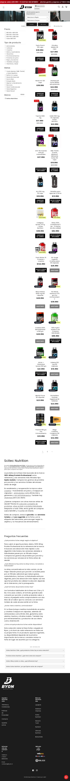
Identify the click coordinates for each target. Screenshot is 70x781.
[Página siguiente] (52, 452)
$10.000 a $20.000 (12, 32)
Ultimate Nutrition (38, 732)
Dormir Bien (10, 79)
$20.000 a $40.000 (12, 34)
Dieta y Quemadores (13, 52)
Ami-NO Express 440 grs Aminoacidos (41, 152)
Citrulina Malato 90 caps (54, 47)
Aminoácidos (10, 46)
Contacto (5, 719)
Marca (7, 95)
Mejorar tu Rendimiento (14, 83)
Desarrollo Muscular (12, 77)
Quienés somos (4, 724)
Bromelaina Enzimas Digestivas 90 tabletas (54, 398)
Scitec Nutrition (12, 98)
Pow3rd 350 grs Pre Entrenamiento (41, 431)
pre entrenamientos (23, 495)
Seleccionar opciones (41, 170)
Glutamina (9, 54)
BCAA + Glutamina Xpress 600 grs (41, 364)
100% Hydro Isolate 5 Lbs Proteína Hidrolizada (55, 330)
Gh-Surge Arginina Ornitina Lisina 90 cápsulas (55, 260)
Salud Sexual (10, 91)
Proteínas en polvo (12, 58)
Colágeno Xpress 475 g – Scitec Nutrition (40, 225)
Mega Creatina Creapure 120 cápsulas (54, 432)
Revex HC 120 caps (40, 81)
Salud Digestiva (11, 89)
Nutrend (37, 727)
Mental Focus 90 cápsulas (40, 396)
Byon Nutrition (32, 777)
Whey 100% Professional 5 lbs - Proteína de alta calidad (55, 225)
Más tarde (43, 24)
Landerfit (38, 705)
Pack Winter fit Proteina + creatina (41, 259)
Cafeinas (9, 48)
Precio (7, 29)
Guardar (32, 24)
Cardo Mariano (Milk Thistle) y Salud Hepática (15, 72)
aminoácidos (19, 493)
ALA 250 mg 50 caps (40, 192)
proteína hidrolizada (33, 506)
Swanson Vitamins (38, 710)
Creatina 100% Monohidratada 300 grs (40, 329)
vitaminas (8, 498)
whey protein (18, 506)
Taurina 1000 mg (40, 117)
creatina (7, 491)
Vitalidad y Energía (12, 62)
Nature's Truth (38, 722)
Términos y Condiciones (6, 706)
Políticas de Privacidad (5, 713)
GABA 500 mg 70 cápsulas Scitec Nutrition (55, 118)
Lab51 (44, 777)
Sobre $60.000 (11, 38)
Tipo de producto (12, 42)
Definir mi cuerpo (12, 75)
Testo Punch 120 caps (40, 46)
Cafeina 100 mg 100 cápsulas (55, 364)
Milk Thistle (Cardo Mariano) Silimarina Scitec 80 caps (54, 155)
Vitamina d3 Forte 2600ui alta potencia (54, 82)
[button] (3, 7)
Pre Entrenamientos (12, 56)
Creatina (9, 50)
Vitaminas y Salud (12, 64)
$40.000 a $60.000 (12, 36)
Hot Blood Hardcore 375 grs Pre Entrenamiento (55, 295)
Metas (7, 68)
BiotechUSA (39, 737)
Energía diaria (10, 81)
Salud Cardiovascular (13, 87)
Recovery (9, 85)
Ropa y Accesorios (12, 60)
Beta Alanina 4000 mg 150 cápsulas (40, 293)
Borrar (22, 94)
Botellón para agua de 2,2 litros (55, 192)
